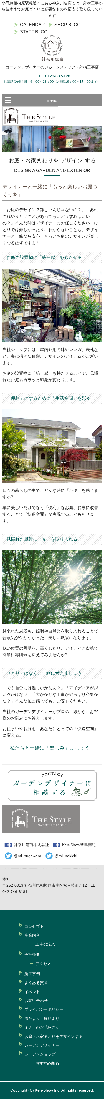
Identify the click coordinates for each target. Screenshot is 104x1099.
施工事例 (32, 974)
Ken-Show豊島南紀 (79, 845)
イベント (32, 992)
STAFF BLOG (33, 32)
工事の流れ (45, 944)
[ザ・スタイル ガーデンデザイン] (30, 124)
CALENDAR (32, 24)
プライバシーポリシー (43, 1009)
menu (52, 100)
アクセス (43, 963)
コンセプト (34, 926)
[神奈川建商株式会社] (52, 48)
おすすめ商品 (47, 1063)
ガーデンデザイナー (41, 1045)
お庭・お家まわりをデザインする (53, 1036)
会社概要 (32, 954)
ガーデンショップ (39, 1054)
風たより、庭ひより (41, 1018)
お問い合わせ (36, 1000)
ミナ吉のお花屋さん (41, 1027)
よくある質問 (36, 982)
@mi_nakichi (66, 856)
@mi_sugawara (27, 856)
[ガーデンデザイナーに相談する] (52, 799)
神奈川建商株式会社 (31, 845)
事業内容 (32, 935)
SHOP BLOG (67, 24)
